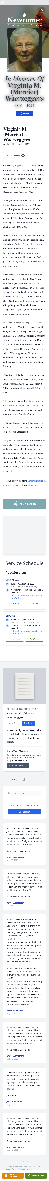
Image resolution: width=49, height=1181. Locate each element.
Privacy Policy (17, 1169)
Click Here (36, 405)
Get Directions (14, 603)
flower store (34, 485)
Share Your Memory (18, 765)
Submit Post (24, 812)
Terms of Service (32, 1169)
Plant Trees (34, 603)
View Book (13, 723)
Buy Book (28, 723)
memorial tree (36, 480)
